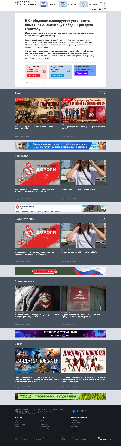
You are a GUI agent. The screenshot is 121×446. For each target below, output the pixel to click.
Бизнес (17, 431)
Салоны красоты (76, 422)
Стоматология (75, 426)
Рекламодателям (55, 438)
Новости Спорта (44, 426)
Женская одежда (76, 429)
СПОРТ (17, 422)
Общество (34, 83)
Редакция (46, 438)
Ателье (73, 424)
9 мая (43, 83)
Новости (18, 417)
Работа (17, 426)
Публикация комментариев (66, 438)
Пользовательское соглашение (26, 438)
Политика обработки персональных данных (79, 438)
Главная (42, 420)
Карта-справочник (20, 424)
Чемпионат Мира (45, 429)
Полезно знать (24, 218)
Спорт (18, 344)
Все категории (75, 431)
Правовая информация (37, 438)
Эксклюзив (18, 429)
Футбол (42, 422)
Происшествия (24, 281)
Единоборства (44, 424)
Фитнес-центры (75, 420)
